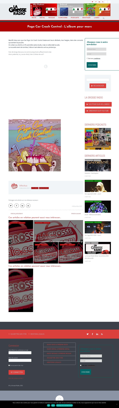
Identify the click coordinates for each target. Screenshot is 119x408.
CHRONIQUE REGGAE (89, 201)
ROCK (34, 18)
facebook (96, 1)
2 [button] (46, 262)
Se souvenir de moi (16, 365)
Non (53, 405)
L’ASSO (96, 18)
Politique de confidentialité (64, 405)
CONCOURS (62, 18)
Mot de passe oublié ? (16, 378)
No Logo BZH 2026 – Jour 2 (93, 194)
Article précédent (17, 213)
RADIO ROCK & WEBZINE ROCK (57, 344)
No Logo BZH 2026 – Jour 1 (93, 235)
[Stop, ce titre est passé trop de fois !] (51, 9)
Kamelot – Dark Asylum (91, 173)
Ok (48, 405)
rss (103, 1)
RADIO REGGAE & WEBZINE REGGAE (59, 353)
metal (58, 10)
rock (31, 10)
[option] (45, 242)
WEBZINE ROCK (44, 188)
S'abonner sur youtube (99, 111)
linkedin (99, 1)
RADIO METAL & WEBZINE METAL (58, 349)
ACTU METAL (87, 243)
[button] (103, 18)
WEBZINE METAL (97, 160)
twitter (92, 1)
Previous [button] (10, 242)
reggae (85, 10)
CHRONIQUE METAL (89, 160)
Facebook (16, 205)
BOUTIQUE (86, 18)
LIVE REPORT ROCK (14, 222)
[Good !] (47, 9)
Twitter (11, 205)
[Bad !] (55, 9)
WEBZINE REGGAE (98, 180)
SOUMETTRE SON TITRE (19, 334)
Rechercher (98, 86)
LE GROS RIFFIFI (95, 130)
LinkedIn (22, 205)
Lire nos (94, 58)
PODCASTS (75, 18)
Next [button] (81, 242)
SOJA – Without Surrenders (93, 214)
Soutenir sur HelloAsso (99, 104)
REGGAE (51, 18)
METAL (42, 18)
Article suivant (76, 213)
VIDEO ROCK (37, 244)
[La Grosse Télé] (106, 1)
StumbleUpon (28, 205)
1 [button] (45, 262)
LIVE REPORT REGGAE (89, 180)
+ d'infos (53, 12)
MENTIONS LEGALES (37, 334)
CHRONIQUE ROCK (38, 222)
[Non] (117, 404)
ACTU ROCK (34, 188)
